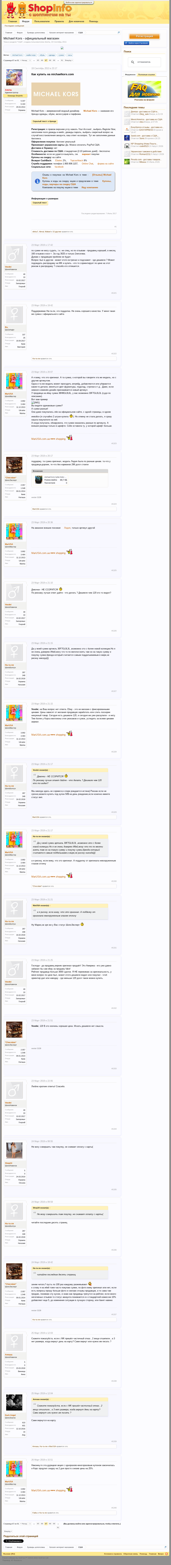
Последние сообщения (14, 26)
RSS (166, 1554)
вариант (86, 154)
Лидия (67, 528)
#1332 (114, 1008)
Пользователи (42, 21)
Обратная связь (130, 1554)
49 (24, 274)
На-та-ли (36, 359)
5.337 (23, 101)
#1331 (114, 948)
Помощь (93, 21)
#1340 (114, 1508)
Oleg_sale (144, 114)
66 (42, 60)
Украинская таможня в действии (146, 151)
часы (70, 55)
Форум (25, 21)
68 (50, 60)
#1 (116, 227)
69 (54, 60)
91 (62, 60)
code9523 (144, 146)
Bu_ (7, 327)
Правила (59, 21)
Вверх (161, 1554)
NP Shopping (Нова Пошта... (144, 144)
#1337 (114, 1314)
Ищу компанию (90, 187)
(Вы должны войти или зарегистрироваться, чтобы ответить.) (92, 1524)
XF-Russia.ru (16, 1560)
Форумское (130, 75)
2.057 (23, 485)
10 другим (57, 232)
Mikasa (142, 162)
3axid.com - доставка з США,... (145, 136)
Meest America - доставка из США (146, 119)
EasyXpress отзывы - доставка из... (147, 127)
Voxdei (8, 267)
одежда (52, 55)
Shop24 (8, 1163)
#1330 (114, 881)
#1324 (114, 504)
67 (46, 60)
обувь (42, 55)
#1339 (114, 1441)
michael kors (17, 55)
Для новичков (76, 21)
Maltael (48, 232)
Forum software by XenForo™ (26, 1558)
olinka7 (35, 232)
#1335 (114, 1189)
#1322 (114, 354)
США (20, 42)
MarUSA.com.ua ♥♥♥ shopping (48, 438)
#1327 (114, 691)
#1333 (114, 1069)
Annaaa (8, 1355)
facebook (59, 167)
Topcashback (76, 160)
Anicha (47, 42)
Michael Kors (90, 111)
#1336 (114, 1250)
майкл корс (31, 55)
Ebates (58, 160)
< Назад (23, 60)
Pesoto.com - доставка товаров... (146, 159)
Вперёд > (69, 60)
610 (23, 1423)
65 (38, 60)
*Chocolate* (10, 478)
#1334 (114, 1129)
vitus (141, 122)
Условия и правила (113, 1554)
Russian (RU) (9, 1554)
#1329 (114, 812)
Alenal (41, 232)
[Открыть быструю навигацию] (119, 32)
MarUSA (9, 394)
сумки (61, 55)
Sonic (142, 138)
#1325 (114, 570)
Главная (12, 21)
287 (23, 672)
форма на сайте (106, 163)
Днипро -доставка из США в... (145, 111)
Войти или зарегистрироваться (79, 2)
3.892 (23, 401)
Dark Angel (10, 1415)
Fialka (34, 1513)
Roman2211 (145, 154)
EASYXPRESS (146, 130)
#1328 (114, 752)
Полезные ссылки (146, 75)
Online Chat (87, 163)
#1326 (114, 631)
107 (23, 335)
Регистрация (144, 36)
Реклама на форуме (144, 100)
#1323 (114, 443)
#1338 (114, 1381)
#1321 (114, 293)
